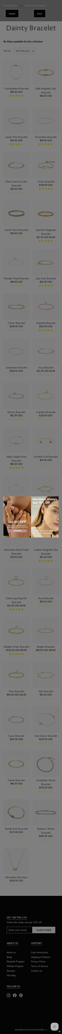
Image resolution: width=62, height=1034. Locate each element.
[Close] (55, 499)
